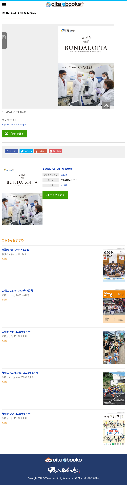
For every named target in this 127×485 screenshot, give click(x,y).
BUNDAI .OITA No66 (57, 168)
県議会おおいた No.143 (15, 249)
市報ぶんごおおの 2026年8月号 (20, 372)
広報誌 (64, 175)
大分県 (64, 185)
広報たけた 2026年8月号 (16, 331)
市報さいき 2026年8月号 (16, 413)
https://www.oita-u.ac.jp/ (14, 124)
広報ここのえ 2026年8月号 (17, 290)
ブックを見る (16, 133)
